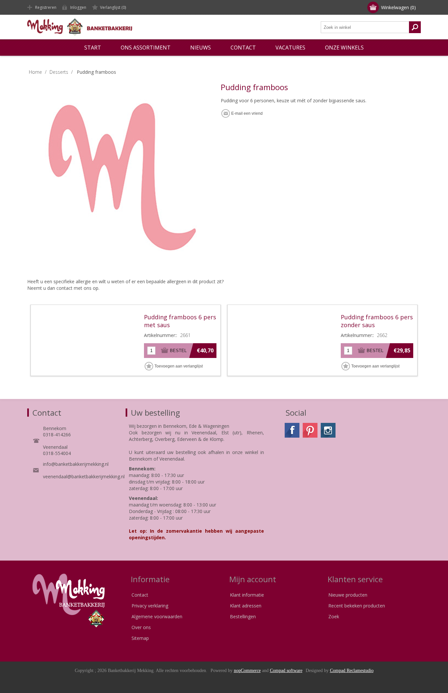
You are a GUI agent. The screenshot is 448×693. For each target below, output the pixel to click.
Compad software (286, 670)
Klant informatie (247, 595)
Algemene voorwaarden (157, 616)
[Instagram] (328, 430)
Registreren (45, 7)
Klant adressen (245, 606)
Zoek (333, 616)
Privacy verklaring (150, 606)
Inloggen (78, 7)
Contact (140, 595)
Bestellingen (243, 616)
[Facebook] (292, 430)
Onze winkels (344, 47)
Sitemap (140, 638)
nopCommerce (247, 670)
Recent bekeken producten (356, 606)
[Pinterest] (310, 430)
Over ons (141, 627)
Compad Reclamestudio (352, 670)
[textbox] (365, 27)
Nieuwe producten (347, 595)
